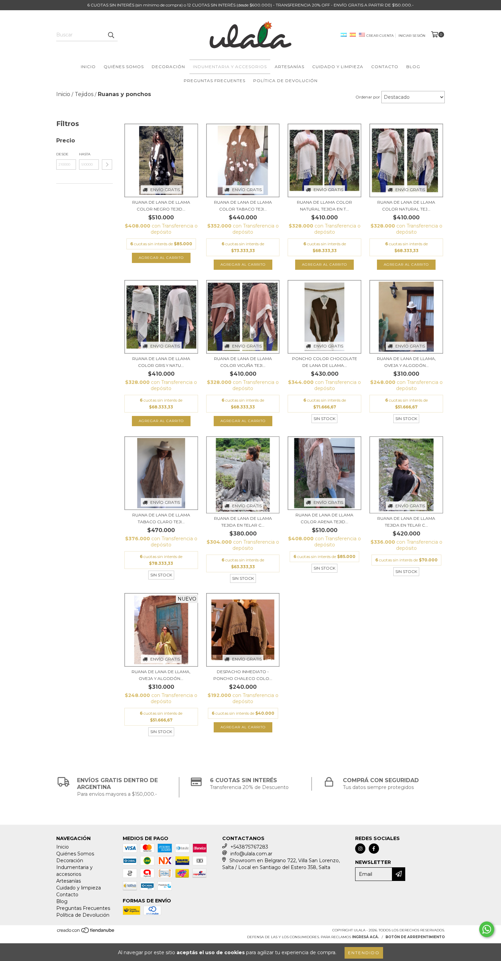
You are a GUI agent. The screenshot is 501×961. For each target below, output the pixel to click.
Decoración (168, 66)
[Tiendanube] (86, 932)
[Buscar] (111, 35)
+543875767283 (249, 847)
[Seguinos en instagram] (360, 848)
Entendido (364, 952)
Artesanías (289, 66)
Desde (62, 154)
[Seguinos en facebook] (374, 848)
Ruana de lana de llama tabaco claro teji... (161, 518)
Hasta (84, 154)
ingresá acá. (365, 937)
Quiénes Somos (124, 66)
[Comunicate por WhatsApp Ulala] (486, 929)
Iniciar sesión (411, 35)
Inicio (88, 66)
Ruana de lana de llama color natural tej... (406, 206)
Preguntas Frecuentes (214, 80)
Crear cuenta (380, 35)
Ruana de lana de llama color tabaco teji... (243, 206)
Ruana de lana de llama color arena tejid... (324, 518)
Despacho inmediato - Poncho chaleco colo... (242, 675)
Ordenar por (367, 96)
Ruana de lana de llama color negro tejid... (161, 206)
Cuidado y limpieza (337, 66)
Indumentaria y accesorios (230, 66)
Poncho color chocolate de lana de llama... (324, 362)
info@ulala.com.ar (251, 854)
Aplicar (107, 164)
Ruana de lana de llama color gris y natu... (161, 362)
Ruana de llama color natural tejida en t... (324, 206)
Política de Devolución (285, 80)
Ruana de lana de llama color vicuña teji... (243, 362)
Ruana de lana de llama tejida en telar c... (243, 522)
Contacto (384, 66)
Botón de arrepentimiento (415, 937)
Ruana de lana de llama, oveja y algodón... (406, 362)
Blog (413, 66)
